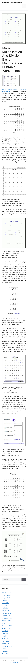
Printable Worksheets (12, 2)
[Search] (24, 579)
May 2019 (5, 651)
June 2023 (5, 603)
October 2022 (6, 623)
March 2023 (5, 610)
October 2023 (6, 593)
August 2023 (6, 598)
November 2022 (7, 621)
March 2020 (5, 643)
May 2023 (5, 605)
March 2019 (5, 654)
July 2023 (5, 600)
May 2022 (5, 636)
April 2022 (5, 638)
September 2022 (7, 626)
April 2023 (5, 608)
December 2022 (7, 618)
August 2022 (6, 628)
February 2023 (6, 613)
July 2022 (5, 631)
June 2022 (5, 633)
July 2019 (5, 649)
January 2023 (6, 615)
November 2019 (7, 646)
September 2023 (7, 595)
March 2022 (5, 641)
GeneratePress (14, 662)
